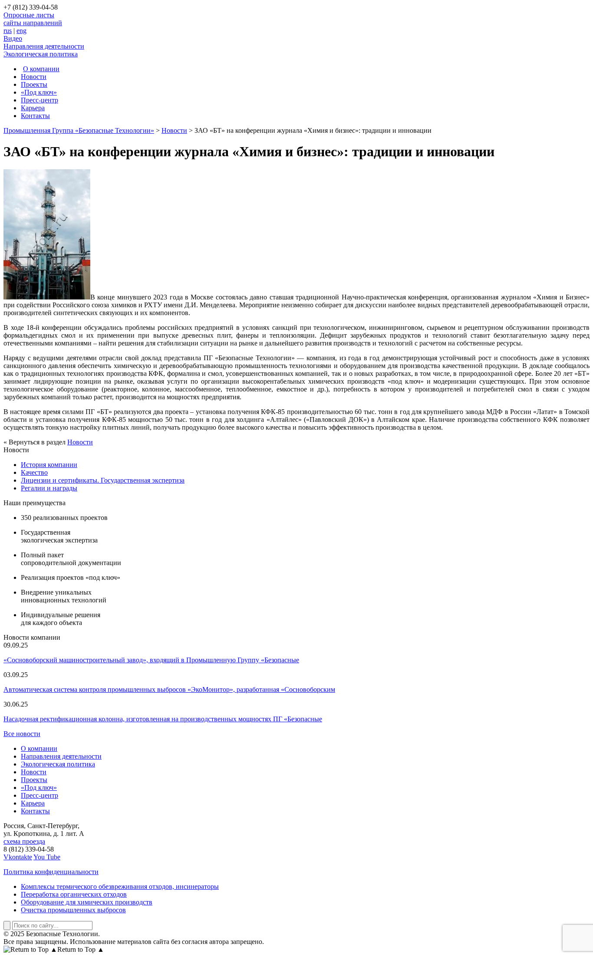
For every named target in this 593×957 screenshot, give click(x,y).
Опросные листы (28, 15)
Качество (34, 472)
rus (7, 30)
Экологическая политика (40, 54)
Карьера (33, 108)
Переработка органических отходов (74, 894)
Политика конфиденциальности (51, 871)
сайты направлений (32, 22)
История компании (49, 464)
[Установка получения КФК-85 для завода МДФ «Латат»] (46, 297)
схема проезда (24, 841)
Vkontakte (17, 857)
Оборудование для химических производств (86, 902)
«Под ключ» (39, 92)
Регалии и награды (49, 488)
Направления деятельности (43, 46)
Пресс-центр (39, 100)
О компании (41, 68)
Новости (33, 76)
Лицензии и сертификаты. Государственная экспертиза (102, 480)
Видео (12, 38)
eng (21, 30)
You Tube (46, 857)
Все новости (21, 733)
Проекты (34, 84)
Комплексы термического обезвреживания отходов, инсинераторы (120, 886)
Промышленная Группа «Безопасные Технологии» (78, 130)
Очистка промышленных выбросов (73, 910)
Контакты (35, 115)
